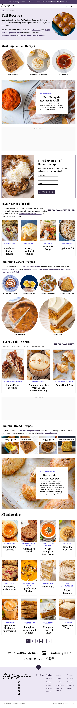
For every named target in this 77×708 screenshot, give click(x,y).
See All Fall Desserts (64, 344)
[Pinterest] (19, 689)
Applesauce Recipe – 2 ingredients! (9, 628)
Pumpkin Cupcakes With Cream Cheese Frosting (38, 387)
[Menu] (75, 6)
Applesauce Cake (67, 627)
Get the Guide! (46, 192)
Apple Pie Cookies (67, 548)
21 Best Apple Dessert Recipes (49, 476)
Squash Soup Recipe (29, 590)
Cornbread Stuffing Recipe (9, 251)
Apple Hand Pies (64, 384)
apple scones (35, 30)
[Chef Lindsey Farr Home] (8, 5)
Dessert (49, 688)
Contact (59, 682)
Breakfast (49, 678)
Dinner (48, 685)
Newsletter (40, 675)
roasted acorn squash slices (30, 214)
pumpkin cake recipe (10, 269)
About (58, 675)
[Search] (71, 6)
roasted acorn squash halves (32, 35)
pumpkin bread (15, 33)
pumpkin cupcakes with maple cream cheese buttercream (47, 269)
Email (40, 183)
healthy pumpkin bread (47, 433)
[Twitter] (19, 695)
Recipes (49, 675)
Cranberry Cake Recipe (9, 588)
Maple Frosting (67, 591)
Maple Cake (48, 586)
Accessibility (60, 685)
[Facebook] (19, 692)
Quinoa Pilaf (67, 248)
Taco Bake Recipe (48, 248)
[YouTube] (19, 686)
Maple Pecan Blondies (12, 386)
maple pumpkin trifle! (10, 272)
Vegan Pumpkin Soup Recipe (48, 551)
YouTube (70, 688)
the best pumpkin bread (29, 431)
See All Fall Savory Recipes (61, 210)
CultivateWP (72, 703)
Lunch (48, 682)
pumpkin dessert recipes (30, 266)
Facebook (70, 685)
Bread (48, 692)
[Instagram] (19, 683)
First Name (41, 175)
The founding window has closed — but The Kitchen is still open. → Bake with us (38, 2)
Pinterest (70, 682)
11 (45, 641)
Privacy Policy (59, 689)
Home (3, 10)
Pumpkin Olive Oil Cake (48, 630)
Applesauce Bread (29, 550)
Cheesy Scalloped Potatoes (29, 251)
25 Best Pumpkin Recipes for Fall (50, 98)
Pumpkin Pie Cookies (9, 548)
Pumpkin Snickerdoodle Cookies (29, 630)
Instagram (70, 678)
